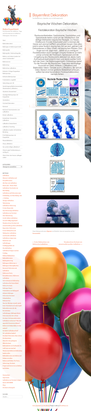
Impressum (6, 377)
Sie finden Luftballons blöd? (10, 331)
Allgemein (49, 231)
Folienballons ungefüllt (9, 80)
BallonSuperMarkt (11, 29)
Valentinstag (6, 203)
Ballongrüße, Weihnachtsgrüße (12, 53)
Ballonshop (6, 65)
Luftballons (6, 175)
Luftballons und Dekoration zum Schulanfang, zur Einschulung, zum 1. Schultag (12, 195)
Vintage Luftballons (8, 200)
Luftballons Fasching (9, 126)
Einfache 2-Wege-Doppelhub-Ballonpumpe (11, 72)
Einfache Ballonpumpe (9, 76)
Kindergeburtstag (8, 260)
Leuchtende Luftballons (9, 235)
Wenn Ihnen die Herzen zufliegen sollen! (12, 156)
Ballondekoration (8, 43)
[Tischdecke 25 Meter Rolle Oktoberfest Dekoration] (57, 192)
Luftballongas (6, 243)
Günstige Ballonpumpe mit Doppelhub (10, 96)
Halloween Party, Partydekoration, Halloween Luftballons (11, 275)
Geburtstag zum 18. (8, 83)
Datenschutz (6, 375)
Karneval (5, 106)
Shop (4, 385)
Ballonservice (6, 61)
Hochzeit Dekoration (8, 103)
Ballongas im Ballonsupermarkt (12, 47)
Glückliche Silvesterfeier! (9, 91)
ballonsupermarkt (58, 18)
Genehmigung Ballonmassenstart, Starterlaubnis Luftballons (12, 87)
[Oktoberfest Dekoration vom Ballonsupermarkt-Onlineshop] (57, 227)
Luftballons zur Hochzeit (10, 213)
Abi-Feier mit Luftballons (10, 183)
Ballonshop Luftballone (9, 68)
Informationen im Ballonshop (11, 280)
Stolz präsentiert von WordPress (41, 405)
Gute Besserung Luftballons (10, 210)
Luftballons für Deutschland (10, 283)
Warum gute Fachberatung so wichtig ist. (11, 151)
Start (4, 40)
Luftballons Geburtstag (9, 205)
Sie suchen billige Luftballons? (11, 147)
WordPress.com (64, 405)
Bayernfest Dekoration (9, 228)
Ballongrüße (6, 50)
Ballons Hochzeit (7, 285)
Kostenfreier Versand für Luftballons (10, 119)
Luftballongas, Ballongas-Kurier (12, 313)
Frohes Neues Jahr (8, 208)
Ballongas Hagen (7, 288)
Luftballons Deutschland (10, 123)
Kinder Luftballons (8, 115)
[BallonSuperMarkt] (12, 15)
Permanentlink (36, 233)
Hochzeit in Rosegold (9, 387)
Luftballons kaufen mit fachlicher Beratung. (12, 131)
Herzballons (6, 100)
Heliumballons (7, 298)
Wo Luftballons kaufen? (9, 333)
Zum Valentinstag (8, 215)
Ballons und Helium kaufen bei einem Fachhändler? (11, 57)
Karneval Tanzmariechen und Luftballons (11, 111)
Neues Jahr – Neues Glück (10, 185)
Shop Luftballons (7, 143)
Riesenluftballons (7, 140)
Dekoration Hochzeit (9, 295)
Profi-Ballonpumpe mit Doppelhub (9, 136)
